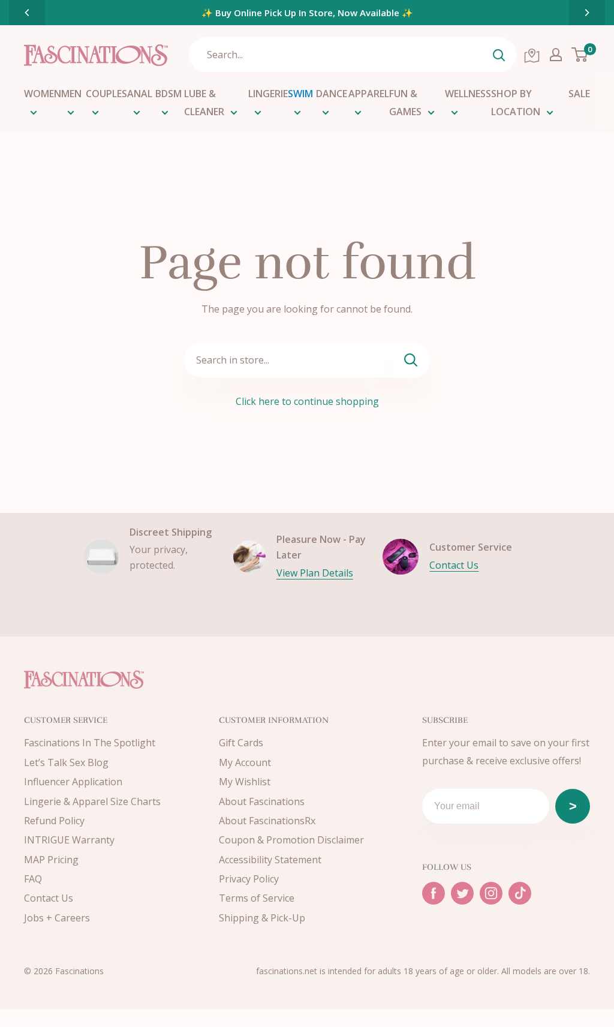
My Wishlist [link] (244, 781)
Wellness (468, 93)
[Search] (498, 54)
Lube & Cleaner (204, 102)
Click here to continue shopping (307, 401)
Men (71, 93)
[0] (580, 54)
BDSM (168, 93)
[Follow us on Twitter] (462, 893)
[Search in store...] (411, 360)
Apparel (368, 93)
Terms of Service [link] (256, 898)
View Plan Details (314, 572)
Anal (139, 93)
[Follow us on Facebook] (433, 893)
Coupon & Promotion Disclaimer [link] (291, 839)
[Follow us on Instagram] (491, 893)
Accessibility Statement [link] (270, 859)
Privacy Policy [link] (249, 878)
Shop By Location (515, 102)
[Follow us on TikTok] (519, 893)
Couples (106, 93)
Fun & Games (405, 102)
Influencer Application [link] (73, 781)
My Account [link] (245, 762)
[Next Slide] (587, 12)
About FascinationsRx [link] (267, 820)
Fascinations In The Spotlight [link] (89, 742)
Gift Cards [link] (241, 742)
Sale (579, 93)
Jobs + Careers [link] (57, 917)
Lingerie (268, 93)
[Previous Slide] (27, 12)
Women (42, 93)
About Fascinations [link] (262, 801)
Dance (331, 93)
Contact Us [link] (48, 898)
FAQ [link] (33, 878)
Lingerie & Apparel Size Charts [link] (92, 801)
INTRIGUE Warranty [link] (69, 839)
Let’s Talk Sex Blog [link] (66, 762)
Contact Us (453, 565)
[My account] (556, 54)
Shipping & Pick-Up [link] (262, 917)
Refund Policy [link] (54, 820)
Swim (300, 93)
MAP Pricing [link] (51, 859)
